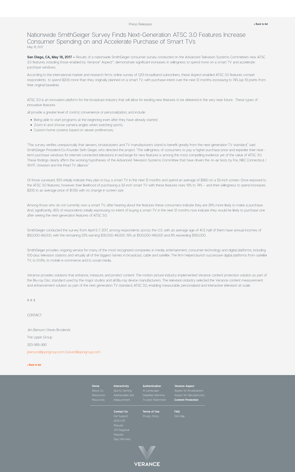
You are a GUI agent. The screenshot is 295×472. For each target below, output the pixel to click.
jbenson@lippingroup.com (46, 352)
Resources (98, 399)
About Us (97, 390)
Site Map (179, 416)
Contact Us (121, 411)
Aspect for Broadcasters (188, 390)
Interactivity (121, 386)
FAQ (177, 411)
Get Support (121, 416)
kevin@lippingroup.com (84, 352)
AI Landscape (151, 390)
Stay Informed (122, 439)
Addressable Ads (124, 395)
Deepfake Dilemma (153, 395)
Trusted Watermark (154, 399)
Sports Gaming (123, 390)
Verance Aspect (184, 386)
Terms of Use (151, 411)
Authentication (152, 386)
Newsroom (98, 395)
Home (95, 386)
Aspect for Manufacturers (189, 395)
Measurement (122, 399)
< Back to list (261, 23)
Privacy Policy (151, 416)
